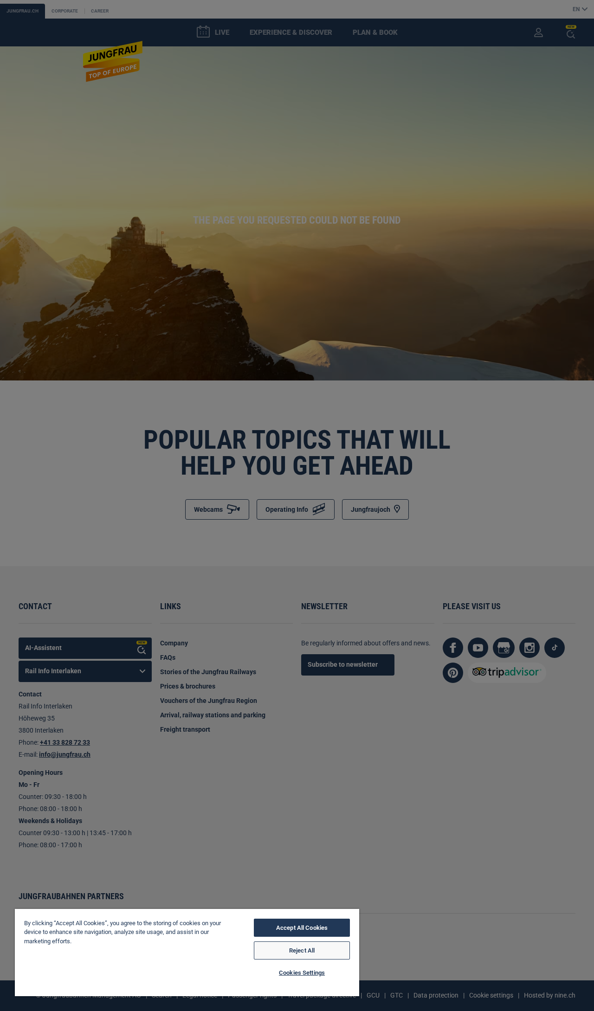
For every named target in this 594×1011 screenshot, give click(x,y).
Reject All (302, 950)
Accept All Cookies (302, 927)
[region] (187, 952)
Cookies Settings (302, 972)
